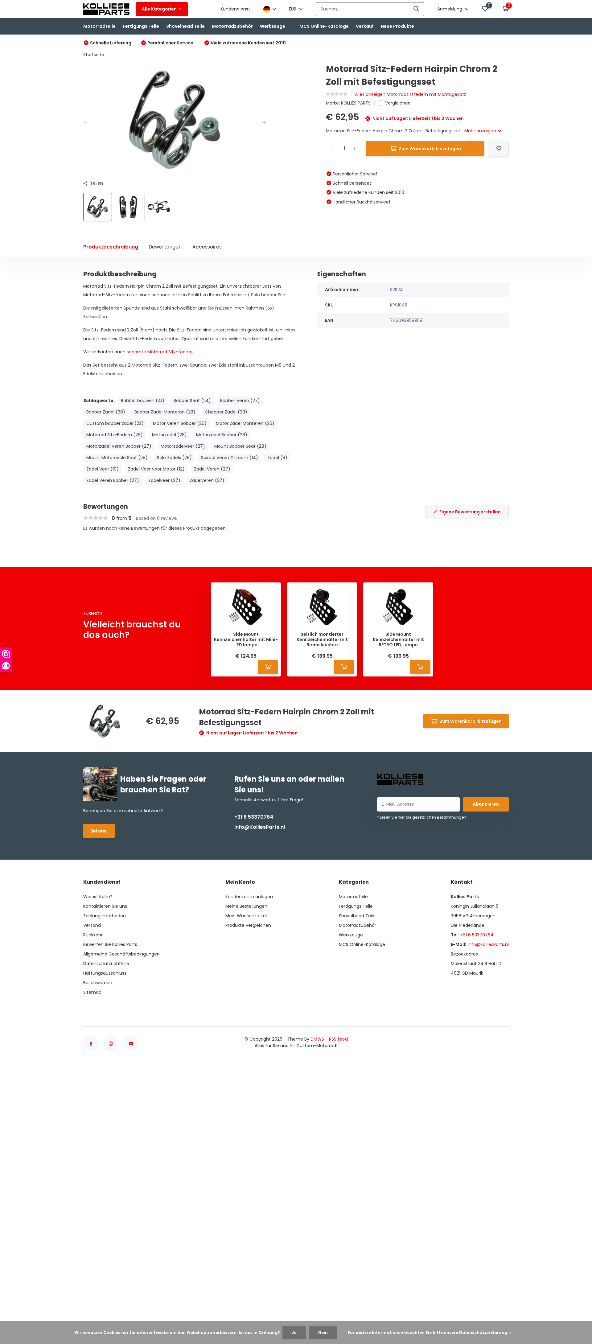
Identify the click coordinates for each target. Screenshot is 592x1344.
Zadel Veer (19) (102, 469)
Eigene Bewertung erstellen (470, 512)
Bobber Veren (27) (240, 400)
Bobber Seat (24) (192, 400)
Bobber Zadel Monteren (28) (164, 412)
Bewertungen (165, 246)
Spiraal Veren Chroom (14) (229, 457)
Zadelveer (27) (164, 480)
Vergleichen (398, 103)
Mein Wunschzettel (246, 916)
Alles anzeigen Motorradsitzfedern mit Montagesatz (410, 94)
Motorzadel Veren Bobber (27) (118, 446)
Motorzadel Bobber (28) (221, 435)
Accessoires (207, 246)
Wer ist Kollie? (98, 897)
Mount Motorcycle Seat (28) (117, 457)
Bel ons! (99, 831)
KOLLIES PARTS (356, 103)
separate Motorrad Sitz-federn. (160, 352)
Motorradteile (99, 26)
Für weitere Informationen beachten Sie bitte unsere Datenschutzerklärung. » (430, 1332)
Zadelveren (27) (207, 480)
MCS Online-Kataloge (324, 26)
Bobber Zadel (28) (105, 412)
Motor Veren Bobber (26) (180, 423)
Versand (92, 925)
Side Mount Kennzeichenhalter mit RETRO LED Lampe (398, 639)
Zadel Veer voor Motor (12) (156, 469)
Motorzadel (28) (169, 435)
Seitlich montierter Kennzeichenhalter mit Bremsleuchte (322, 639)
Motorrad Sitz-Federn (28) (114, 435)
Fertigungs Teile (141, 26)
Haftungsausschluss (104, 973)
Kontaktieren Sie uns (105, 906)
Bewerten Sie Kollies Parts (110, 944)
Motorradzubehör (232, 26)
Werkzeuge (272, 26)
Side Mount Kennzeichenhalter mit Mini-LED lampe (246, 639)
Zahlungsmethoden (104, 916)
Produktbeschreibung (110, 246)
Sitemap (92, 992)
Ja (294, 1332)
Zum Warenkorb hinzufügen (430, 149)
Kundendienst (235, 9)
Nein (323, 1332)
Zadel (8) (277, 457)
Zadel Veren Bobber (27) (112, 480)
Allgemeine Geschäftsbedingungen (121, 954)
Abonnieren (486, 804)
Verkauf (365, 26)
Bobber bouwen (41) (142, 400)
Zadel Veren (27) (212, 469)
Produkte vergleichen (248, 925)
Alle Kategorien (159, 9)
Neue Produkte (397, 26)
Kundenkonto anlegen (249, 897)
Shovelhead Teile (185, 26)
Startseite (93, 54)
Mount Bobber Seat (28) (240, 446)
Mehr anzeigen (480, 131)
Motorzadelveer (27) (183, 446)
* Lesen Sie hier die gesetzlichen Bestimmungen (421, 817)
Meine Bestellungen (246, 906)
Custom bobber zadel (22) (115, 423)
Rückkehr (93, 935)
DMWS (317, 1039)
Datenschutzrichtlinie (106, 963)
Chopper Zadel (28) (226, 412)
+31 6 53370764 (253, 816)
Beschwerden (97, 983)
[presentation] (85, 123)
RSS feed (338, 1039)
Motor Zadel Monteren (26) (245, 423)
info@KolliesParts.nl (259, 827)
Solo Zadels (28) (174, 457)
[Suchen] (416, 9)
